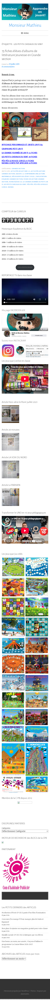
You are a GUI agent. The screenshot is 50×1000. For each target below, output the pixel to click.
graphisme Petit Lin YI (12, 149)
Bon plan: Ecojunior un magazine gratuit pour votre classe (25, 928)
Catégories (6, 828)
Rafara (11, 187)
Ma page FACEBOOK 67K (13, 310)
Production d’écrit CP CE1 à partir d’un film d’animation (24, 913)
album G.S (20, 174)
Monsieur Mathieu (25, 25)
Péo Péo (30, 184)
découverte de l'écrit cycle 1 (23, 176)
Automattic (25, 994)
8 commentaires (8, 67)
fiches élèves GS (15, 182)
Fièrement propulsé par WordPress (16, 991)
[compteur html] (17, 222)
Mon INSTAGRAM (25, 267)
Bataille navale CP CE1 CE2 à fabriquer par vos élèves (22, 935)
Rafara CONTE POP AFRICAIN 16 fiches (19, 163)
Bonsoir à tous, (8, 74)
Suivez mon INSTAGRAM (14, 340)
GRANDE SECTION (18, 168)
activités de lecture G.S (20, 171)
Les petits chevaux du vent (15, 184)
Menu (26, 33)
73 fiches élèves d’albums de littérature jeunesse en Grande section (21, 55)
